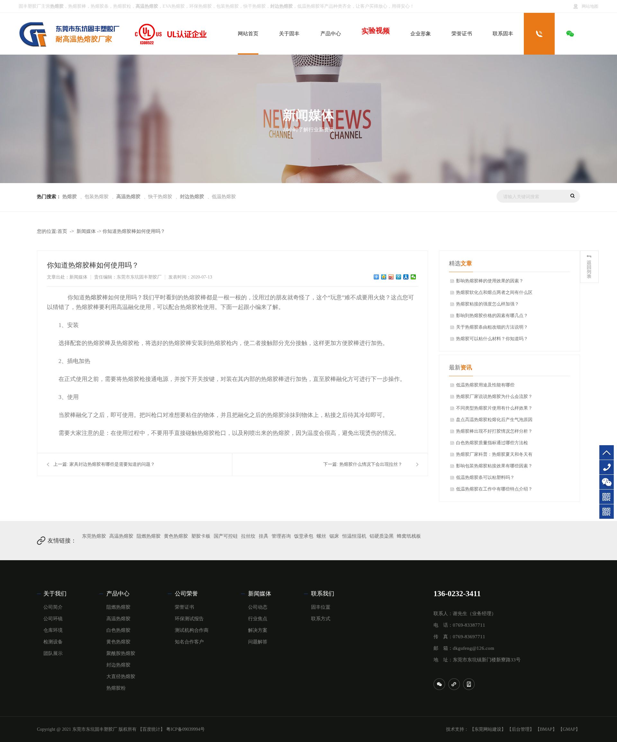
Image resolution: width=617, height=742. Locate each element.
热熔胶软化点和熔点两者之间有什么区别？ (494, 294)
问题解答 (257, 641)
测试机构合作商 (192, 630)
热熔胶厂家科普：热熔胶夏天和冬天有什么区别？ (494, 456)
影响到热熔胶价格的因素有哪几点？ (492, 315)
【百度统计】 (151, 729)
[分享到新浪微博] (391, 276)
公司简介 (53, 607)
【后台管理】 (520, 729)
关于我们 (55, 593)
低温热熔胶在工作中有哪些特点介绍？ (494, 489)
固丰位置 (320, 607)
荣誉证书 (184, 607)
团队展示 (53, 653)
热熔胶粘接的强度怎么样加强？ (487, 304)
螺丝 (321, 536)
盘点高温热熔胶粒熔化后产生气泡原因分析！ (494, 421)
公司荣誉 (186, 593)
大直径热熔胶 (120, 676)
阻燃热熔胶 (149, 536)
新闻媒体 (86, 231)
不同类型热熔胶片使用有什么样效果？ (494, 408)
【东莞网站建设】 (488, 729)
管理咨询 (281, 536)
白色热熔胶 (118, 630)
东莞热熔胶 (94, 536)
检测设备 (53, 641)
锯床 (334, 536)
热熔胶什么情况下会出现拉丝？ (370, 464)
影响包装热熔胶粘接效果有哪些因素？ (494, 466)
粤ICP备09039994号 (185, 729)
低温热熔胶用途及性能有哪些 (485, 385)
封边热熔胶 (118, 664)
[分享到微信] (413, 276)
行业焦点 (257, 618)
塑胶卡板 (200, 536)
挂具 (263, 536)
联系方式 (320, 618)
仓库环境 (53, 630)
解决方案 (257, 630)
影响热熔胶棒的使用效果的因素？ (489, 280)
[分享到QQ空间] (384, 276)
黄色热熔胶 (176, 536)
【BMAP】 (546, 729)
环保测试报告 (189, 618)
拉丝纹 (248, 536)
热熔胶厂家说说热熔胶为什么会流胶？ (494, 396)
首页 (62, 231)
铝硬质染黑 (382, 536)
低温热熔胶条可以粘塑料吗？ (485, 477)
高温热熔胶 (121, 536)
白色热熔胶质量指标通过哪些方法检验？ (492, 444)
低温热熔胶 (308, 6)
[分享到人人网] (406, 276)
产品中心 (118, 593)
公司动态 (257, 607)
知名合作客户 (189, 641)
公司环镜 (53, 618)
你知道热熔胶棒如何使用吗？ (134, 231)
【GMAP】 (569, 729)
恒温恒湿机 (354, 536)
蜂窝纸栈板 (409, 536)
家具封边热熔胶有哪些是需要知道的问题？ (112, 464)
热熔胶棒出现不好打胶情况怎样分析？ (494, 431)
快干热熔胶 (254, 6)
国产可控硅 (226, 536)
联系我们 (322, 593)
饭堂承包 (303, 536)
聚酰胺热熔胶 (120, 653)
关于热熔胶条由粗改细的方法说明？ (492, 327)
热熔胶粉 (116, 688)
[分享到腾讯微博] (398, 276)
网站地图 (590, 6)
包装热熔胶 (227, 6)
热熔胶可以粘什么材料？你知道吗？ (492, 338)
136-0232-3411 (606, 467)
